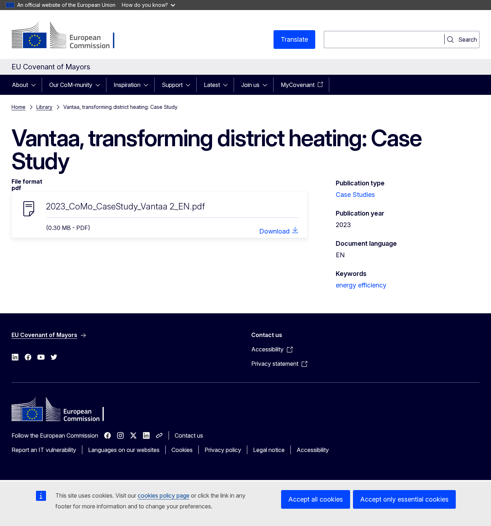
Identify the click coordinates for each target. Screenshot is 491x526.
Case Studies (355, 194)
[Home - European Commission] (70, 36)
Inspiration (127, 84)
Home (19, 107)
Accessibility (313, 449)
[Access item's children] (35, 85)
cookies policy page (163, 495)
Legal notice (269, 449)
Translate (294, 39)
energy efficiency (361, 285)
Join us (250, 84)
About (20, 84)
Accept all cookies (315, 499)
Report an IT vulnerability (44, 449)
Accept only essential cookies (404, 499)
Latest (212, 84)
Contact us (189, 435)
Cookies (182, 449)
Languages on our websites (124, 449)
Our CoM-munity (70, 84)
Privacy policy (223, 449)
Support (172, 84)
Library (44, 107)
